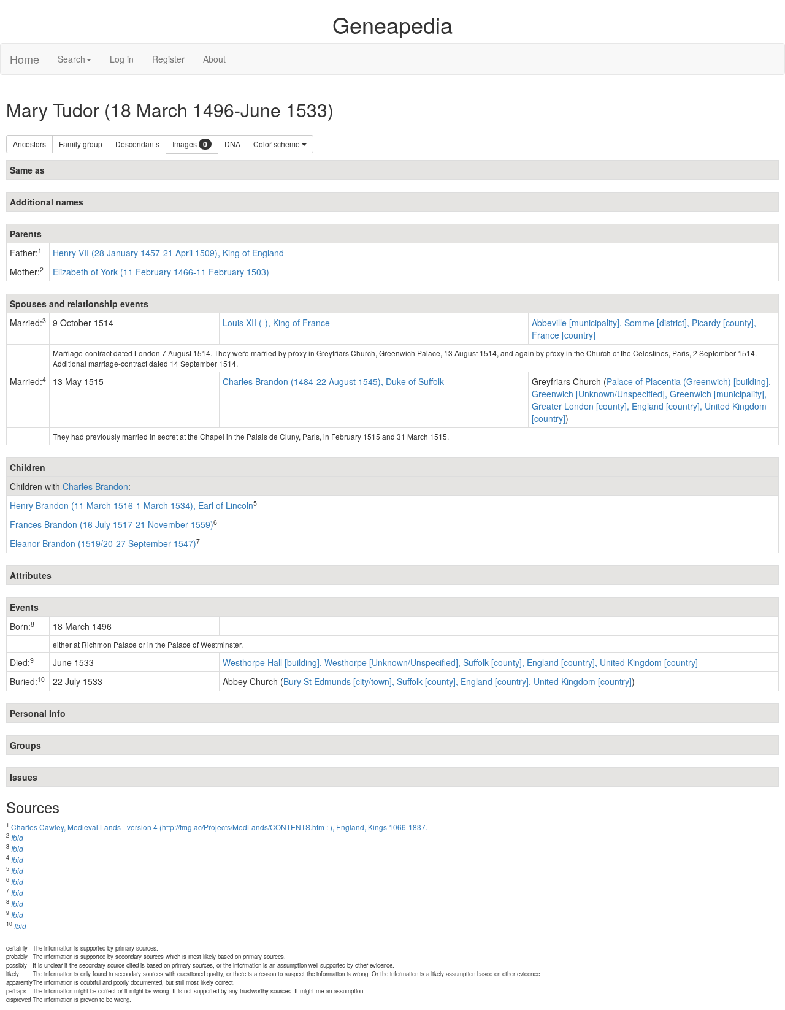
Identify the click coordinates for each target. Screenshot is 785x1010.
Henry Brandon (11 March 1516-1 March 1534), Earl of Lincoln (131, 505)
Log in (122, 59)
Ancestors (29, 144)
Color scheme (277, 144)
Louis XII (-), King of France (276, 322)
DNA (232, 144)
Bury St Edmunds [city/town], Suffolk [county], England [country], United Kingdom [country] (457, 681)
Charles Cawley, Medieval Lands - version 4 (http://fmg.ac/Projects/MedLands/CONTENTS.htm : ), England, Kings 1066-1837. (219, 827)
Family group (80, 144)
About (214, 59)
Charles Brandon (95, 486)
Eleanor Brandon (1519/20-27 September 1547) (103, 543)
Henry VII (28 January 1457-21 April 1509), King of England (168, 253)
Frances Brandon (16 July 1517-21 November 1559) (111, 524)
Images (189, 144)
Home (24, 59)
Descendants (137, 144)
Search (71, 59)
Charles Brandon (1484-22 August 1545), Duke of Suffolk (333, 381)
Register (168, 59)
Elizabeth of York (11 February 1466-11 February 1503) (161, 272)
